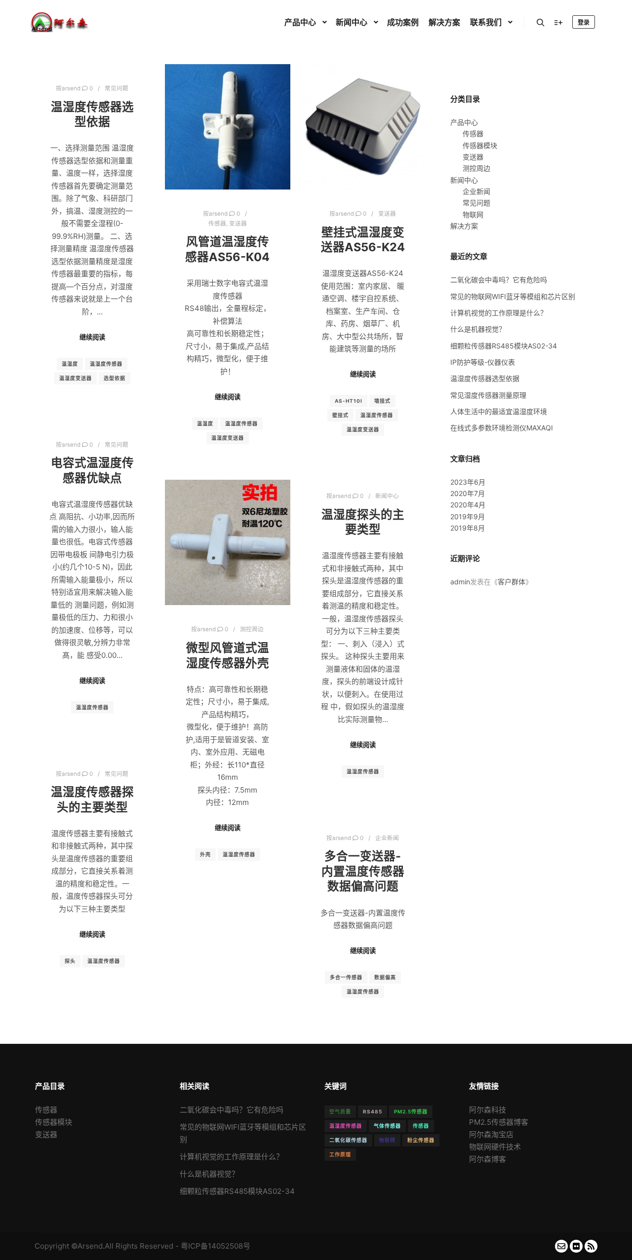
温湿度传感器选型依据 (92, 114)
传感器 (217, 223)
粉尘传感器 (420, 1140)
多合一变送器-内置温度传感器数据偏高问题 (362, 871)
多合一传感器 (346, 977)
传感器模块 (480, 145)
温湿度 (70, 364)
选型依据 (114, 378)
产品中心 (464, 122)
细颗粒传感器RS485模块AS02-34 (503, 346)
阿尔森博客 (487, 1159)
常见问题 (116, 88)
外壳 (205, 854)
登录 (584, 22)
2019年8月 (467, 528)
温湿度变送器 (75, 378)
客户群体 (511, 581)
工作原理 (340, 1154)
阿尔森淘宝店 (491, 1134)
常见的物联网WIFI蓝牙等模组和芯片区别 (512, 296)
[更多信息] (558, 22)
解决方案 (464, 226)
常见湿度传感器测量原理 (488, 395)
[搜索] (541, 22)
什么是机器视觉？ (478, 329)
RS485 (372, 1111)
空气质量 (340, 1111)
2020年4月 (467, 504)
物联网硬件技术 (495, 1146)
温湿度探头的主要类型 (362, 522)
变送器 (238, 223)
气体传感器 (387, 1126)
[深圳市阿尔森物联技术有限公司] (59, 22)
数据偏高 (385, 977)
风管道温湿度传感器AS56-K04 (227, 249)
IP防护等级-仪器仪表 (482, 362)
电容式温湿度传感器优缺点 (92, 470)
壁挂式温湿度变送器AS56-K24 (363, 240)
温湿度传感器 (106, 364)
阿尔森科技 (487, 1109)
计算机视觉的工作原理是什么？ (498, 312)
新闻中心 (387, 496)
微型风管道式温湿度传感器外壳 (227, 655)
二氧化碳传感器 (348, 1140)
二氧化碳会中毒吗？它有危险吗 (498, 279)
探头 (70, 961)
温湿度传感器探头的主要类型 (92, 799)
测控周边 (252, 629)
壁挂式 (340, 415)
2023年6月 (467, 482)
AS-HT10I (348, 401)
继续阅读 (92, 337)
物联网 (473, 214)
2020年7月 (467, 493)
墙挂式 (382, 401)
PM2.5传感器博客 (498, 1122)
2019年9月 (467, 516)
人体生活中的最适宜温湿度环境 (498, 411)
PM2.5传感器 (411, 1111)
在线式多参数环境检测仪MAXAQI (501, 427)
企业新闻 (387, 838)
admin (460, 581)
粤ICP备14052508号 (215, 1246)
